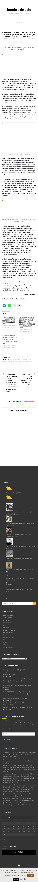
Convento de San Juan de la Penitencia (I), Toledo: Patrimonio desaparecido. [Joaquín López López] (19, 769)
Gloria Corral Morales (10, 789)
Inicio (5, 640)
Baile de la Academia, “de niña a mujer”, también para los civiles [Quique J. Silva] (19, 754)
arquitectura (14, 357)
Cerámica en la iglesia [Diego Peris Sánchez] (17, 707)
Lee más (23, 879)
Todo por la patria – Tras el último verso (15, 752)
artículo (21, 357)
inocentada (24, 359)
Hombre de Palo (8, 637)
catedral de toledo (15, 359)
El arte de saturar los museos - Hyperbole (16, 785)
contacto (6, 628)
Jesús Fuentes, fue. (9, 674)
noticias (5, 645)
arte (4, 625)
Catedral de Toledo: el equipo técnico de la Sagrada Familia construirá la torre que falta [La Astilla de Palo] (27, 323)
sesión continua (8, 647)
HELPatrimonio (8, 632)
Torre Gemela (11, 364)
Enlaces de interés (9, 630)
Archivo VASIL (7, 618)
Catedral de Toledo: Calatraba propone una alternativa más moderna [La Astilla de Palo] (9, 339)
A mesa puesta (8, 615)
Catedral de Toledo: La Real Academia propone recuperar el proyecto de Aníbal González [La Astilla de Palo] (12, 382)
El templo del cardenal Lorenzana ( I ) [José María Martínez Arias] (19, 761)
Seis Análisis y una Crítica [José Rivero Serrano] (18, 703)
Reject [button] (16, 879)
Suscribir (7, 740)
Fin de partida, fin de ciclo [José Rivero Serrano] (18, 670)
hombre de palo (19, 9)
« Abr (3, 839)
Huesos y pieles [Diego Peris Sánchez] (15, 698)
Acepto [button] (31, 875)
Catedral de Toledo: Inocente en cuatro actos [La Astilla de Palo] (8, 320)
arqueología (7, 620)
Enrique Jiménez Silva (25, 39)
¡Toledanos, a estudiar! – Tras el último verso (17, 759)
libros (5, 642)
